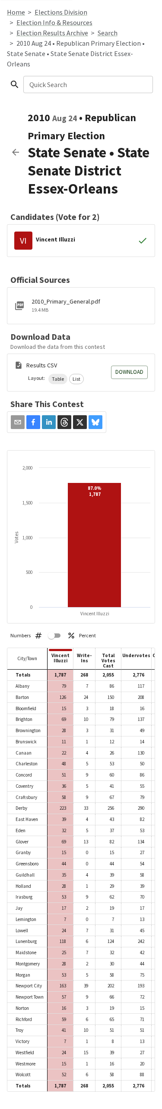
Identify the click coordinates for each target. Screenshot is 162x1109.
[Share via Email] (18, 422)
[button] (57, 379)
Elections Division (61, 12)
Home (16, 12)
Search (108, 32)
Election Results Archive (52, 32)
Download (129, 372)
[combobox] (87, 84)
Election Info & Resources (54, 22)
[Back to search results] (15, 152)
